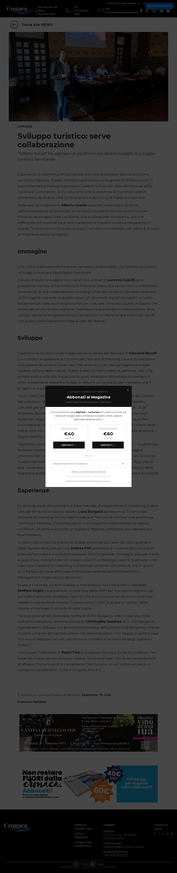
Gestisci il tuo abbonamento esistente (89, 471)
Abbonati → (69, 445)
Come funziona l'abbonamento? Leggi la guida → (88, 481)
